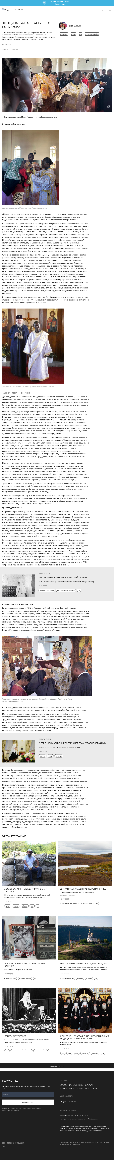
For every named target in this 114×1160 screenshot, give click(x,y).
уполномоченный (17, 1051)
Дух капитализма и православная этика (83, 889)
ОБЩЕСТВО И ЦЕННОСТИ (87, 1089)
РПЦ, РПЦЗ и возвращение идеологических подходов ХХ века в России (84, 1037)
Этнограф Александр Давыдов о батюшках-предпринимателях (77, 894)
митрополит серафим (92, 34)
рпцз (69, 1053)
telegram (63, 1102)
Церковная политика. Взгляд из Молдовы (83, 964)
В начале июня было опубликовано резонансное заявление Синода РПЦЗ (83, 1043)
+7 (96, 978)
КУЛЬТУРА (89, 1085)
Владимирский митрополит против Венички (24, 965)
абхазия (24, 906)
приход (75, 903)
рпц (80, 34)
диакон (73, 34)
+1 (79, 590)
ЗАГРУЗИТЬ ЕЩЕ (57, 1066)
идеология (95, 1053)
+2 (37, 906)
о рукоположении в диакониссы (67, 627)
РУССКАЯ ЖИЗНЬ (76, 1085)
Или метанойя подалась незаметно (18, 970)
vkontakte (72, 1102)
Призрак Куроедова (15, 1036)
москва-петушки (11, 978)
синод (76, 1053)
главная (5, 49)
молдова (89, 978)
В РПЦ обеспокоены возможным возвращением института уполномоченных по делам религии (27, 1041)
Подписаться (28, 1102)
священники (65, 903)
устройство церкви (86, 903)
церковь (16, 906)
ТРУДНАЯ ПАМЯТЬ (67, 1089)
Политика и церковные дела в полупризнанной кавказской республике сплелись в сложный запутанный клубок (27, 896)
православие (39, 1051)
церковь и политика (68, 978)
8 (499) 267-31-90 (82, 1115)
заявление (85, 1053)
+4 (35, 978)
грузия (8, 906)
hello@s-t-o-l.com (66, 1115)
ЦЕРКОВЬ (14, 49)
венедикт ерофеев (25, 978)
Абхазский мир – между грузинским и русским (25, 890)
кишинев (80, 978)
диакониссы (63, 34)
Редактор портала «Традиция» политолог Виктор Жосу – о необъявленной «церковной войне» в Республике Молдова (83, 968)
